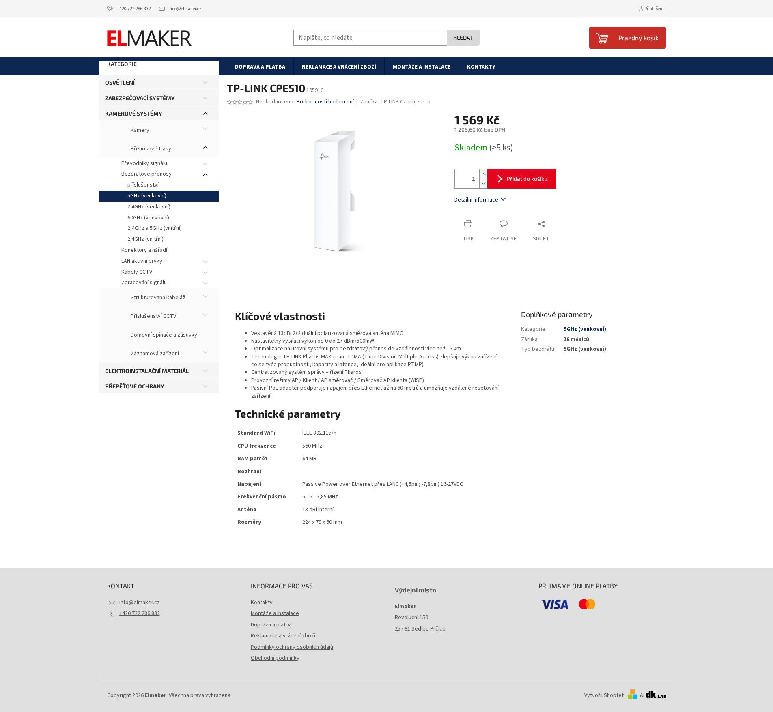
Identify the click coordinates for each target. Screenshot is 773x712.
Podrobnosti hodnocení (325, 102)
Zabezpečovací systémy (140, 97)
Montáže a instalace (275, 613)
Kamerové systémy (133, 113)
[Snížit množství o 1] (483, 183)
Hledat (463, 37)
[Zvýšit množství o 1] (483, 174)
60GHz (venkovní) (148, 218)
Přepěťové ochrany (134, 386)
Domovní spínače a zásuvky (163, 335)
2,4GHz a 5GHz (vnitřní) (154, 228)
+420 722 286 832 (139, 613)
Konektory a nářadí (144, 250)
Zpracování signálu (144, 283)
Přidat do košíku (527, 178)
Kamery (139, 130)
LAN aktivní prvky (141, 261)
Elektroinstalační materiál (147, 370)
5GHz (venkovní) (146, 196)
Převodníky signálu (144, 163)
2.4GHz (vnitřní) (145, 239)
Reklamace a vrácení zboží (283, 636)
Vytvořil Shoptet (604, 695)
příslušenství (143, 185)
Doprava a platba (271, 625)
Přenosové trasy (150, 149)
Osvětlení (120, 82)
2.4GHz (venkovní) (148, 207)
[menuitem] (260, 66)
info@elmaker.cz (139, 602)
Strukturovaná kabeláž (157, 298)
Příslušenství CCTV (152, 317)
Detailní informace (476, 200)
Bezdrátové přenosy (146, 174)
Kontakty (262, 602)
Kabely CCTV (136, 272)
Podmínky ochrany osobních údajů (292, 647)
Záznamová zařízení (154, 354)
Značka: (396, 102)
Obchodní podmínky (275, 658)
